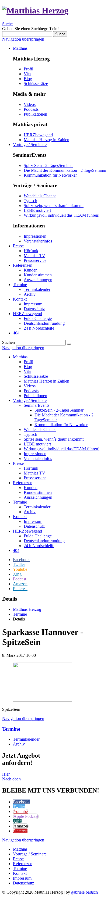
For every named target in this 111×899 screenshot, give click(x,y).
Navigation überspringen (23, 39)
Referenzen (22, 482)
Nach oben (11, 779)
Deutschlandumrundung (44, 540)
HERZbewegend (38, 135)
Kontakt (20, 516)
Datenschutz (34, 526)
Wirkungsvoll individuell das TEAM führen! (61, 215)
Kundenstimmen (38, 492)
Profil (28, 69)
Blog (28, 78)
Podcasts (31, 109)
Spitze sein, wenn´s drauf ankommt (54, 205)
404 (16, 550)
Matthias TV (34, 473)
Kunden (30, 487)
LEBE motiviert (37, 210)
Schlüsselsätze (36, 83)
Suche (7, 24)
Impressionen (35, 236)
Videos (30, 104)
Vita (27, 74)
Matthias (20, 357)
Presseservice (35, 478)
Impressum (33, 521)
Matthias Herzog (27, 609)
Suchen (8, 342)
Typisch (30, 200)
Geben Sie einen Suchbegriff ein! (30, 28)
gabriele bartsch (84, 892)
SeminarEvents (36, 405)
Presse (18, 463)
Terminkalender (37, 507)
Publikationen (35, 114)
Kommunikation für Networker (50, 175)
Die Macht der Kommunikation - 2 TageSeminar (65, 170)
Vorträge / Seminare (30, 400)
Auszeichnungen (38, 497)
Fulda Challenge (38, 536)
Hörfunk (31, 468)
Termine (20, 502)
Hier (6, 774)
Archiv (30, 511)
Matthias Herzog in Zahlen (46, 139)
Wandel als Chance (40, 196)
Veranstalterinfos (38, 241)
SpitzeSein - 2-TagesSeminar (48, 165)
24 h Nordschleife (39, 545)
